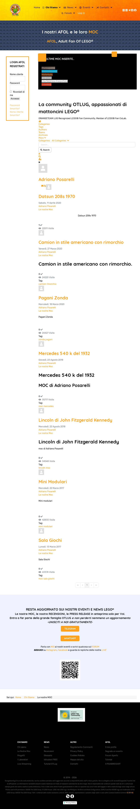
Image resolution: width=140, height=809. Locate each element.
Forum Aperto (111, 755)
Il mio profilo (110, 747)
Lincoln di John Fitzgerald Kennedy (75, 420)
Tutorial (108, 760)
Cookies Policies (77, 755)
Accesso (15, 98)
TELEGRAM (70, 628)
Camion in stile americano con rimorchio (81, 242)
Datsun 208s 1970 (57, 196)
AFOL (51, 41)
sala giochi (48, 578)
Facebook (63, 650)
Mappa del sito (77, 760)
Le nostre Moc (46, 209)
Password (15, 83)
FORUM (95, 646)
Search (46, 150)
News (46, 747)
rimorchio (51, 284)
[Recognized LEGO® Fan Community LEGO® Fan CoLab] (70, 714)
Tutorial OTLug (50, 764)
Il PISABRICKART (113, 764)
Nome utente (16, 74)
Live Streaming (24, 764)
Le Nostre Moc (23, 751)
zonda (42, 339)
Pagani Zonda (53, 297)
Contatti (74, 764)
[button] (87, 138)
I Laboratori (22, 760)
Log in (81, 13)
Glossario (48, 755)
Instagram (51, 650)
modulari (47, 526)
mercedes (48, 406)
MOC (93, 32)
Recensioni (49, 751)
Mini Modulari (53, 481)
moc (41, 406)
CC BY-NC (130, 793)
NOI (52, 646)
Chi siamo (21, 747)
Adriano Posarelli (56, 179)
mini (41, 526)
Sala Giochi (50, 540)
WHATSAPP (70, 638)
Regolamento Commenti (81, 747)
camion (42, 284)
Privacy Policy (76, 751)
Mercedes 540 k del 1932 (64, 353)
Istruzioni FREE (51, 760)
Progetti (21, 755)
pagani (48, 339)
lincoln (42, 468)
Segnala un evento (114, 751)
